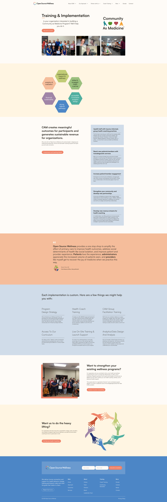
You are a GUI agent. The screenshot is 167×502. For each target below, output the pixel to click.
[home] (43, 4)
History (85, 482)
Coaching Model (53, 152)
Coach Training (104, 482)
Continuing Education (102, 485)
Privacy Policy (121, 498)
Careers (118, 485)
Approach (70, 485)
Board (85, 490)
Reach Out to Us (48, 490)
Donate (124, 3)
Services (70, 490)
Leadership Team (88, 493)
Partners (86, 487)
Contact (118, 490)
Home (69, 482)
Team (85, 485)
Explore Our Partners (92, 105)
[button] (72, 3)
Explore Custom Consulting (96, 390)
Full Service (51, 441)
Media (117, 487)
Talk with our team (48, 30)
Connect (131, 3)
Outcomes (70, 487)
